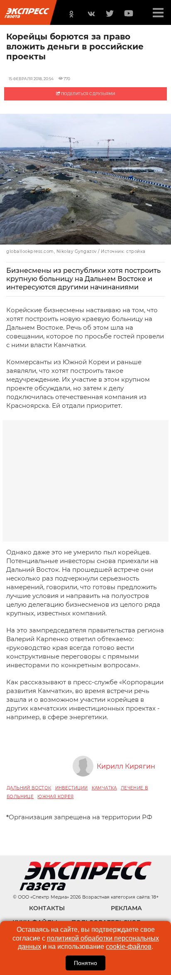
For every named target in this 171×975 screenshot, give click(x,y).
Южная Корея (55, 796)
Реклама (126, 908)
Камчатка (104, 788)
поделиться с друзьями (87, 93)
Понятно (85, 963)
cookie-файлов (128, 946)
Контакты (47, 908)
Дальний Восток (29, 788)
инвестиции (71, 788)
